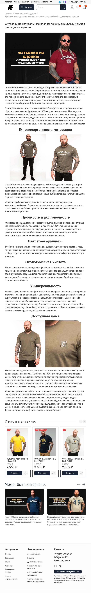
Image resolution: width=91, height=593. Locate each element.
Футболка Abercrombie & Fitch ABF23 (73, 460)
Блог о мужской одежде (25, 14)
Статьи (7, 562)
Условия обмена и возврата (34, 567)
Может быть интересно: (25, 484)
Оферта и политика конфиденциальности (35, 580)
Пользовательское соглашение (34, 573)
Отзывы (8, 554)
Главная (8, 14)
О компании (9, 558)
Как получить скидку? (10, 571)
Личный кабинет (21, 2)
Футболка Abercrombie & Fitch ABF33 (45, 460)
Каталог (8, 2)
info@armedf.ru (61, 557)
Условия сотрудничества (11, 577)
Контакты (9, 566)
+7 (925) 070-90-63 (63, 554)
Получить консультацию (68, 572)
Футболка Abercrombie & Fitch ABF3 (17, 460)
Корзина (30, 558)
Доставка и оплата (39, 2)
